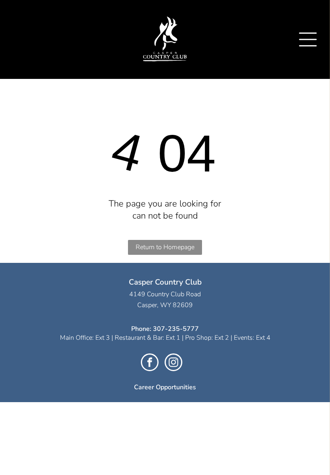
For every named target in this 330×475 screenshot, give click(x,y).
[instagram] (173, 363)
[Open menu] (308, 39)
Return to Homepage (165, 247)
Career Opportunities (165, 387)
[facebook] (150, 363)
